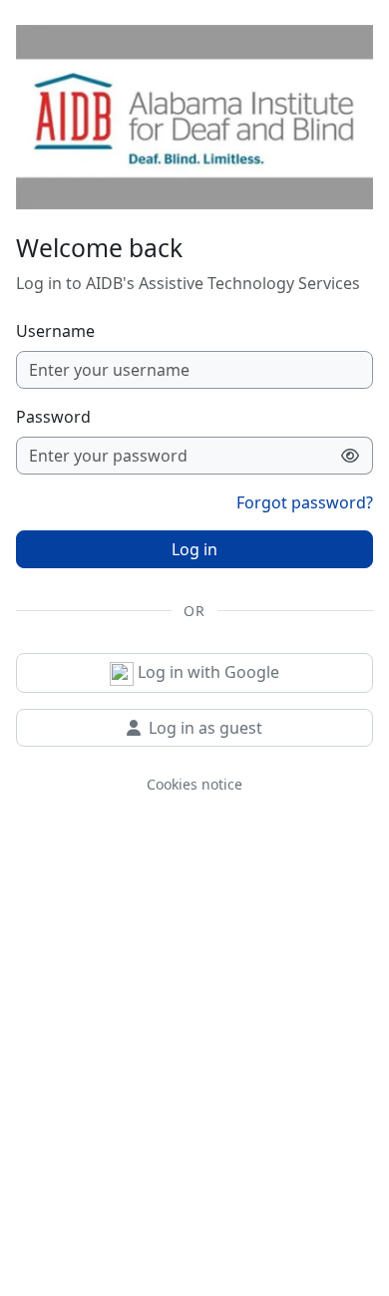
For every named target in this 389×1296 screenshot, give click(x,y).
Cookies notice (194, 784)
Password (53, 417)
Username (55, 331)
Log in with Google (206, 672)
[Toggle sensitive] (350, 456)
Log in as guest (205, 728)
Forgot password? (304, 502)
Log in (194, 549)
